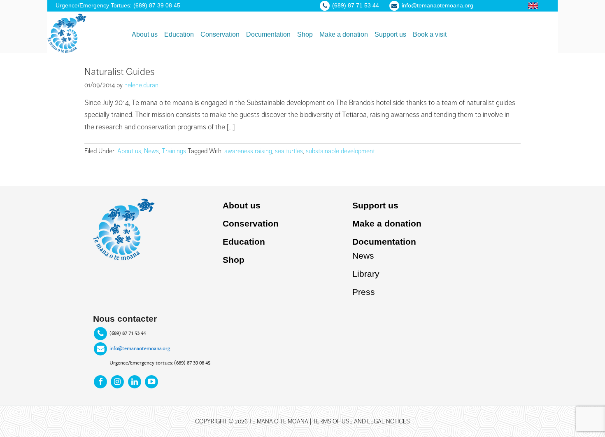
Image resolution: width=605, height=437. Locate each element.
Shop (233, 259)
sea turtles (289, 151)
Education (244, 241)
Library (365, 273)
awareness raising (248, 151)
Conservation (251, 223)
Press (363, 292)
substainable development (340, 151)
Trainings (174, 151)
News (151, 151)
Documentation (384, 241)
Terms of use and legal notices (361, 421)
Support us (375, 205)
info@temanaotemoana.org (139, 348)
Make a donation (386, 223)
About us (129, 151)
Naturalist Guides (119, 71)
